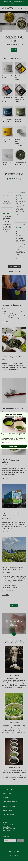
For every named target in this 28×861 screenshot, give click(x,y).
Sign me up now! (14, 446)
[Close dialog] (27, 412)
